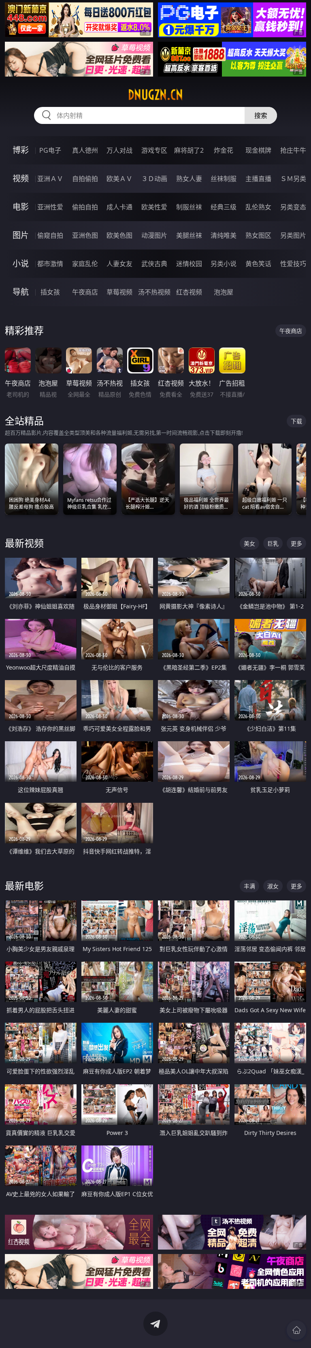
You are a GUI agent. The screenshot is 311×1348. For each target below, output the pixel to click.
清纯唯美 (223, 235)
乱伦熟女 (258, 207)
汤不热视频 (154, 292)
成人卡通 (119, 207)
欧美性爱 (154, 207)
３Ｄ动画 (154, 178)
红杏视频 (189, 292)
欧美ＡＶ (119, 178)
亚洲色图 (85, 235)
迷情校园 (189, 263)
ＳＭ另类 (293, 178)
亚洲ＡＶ (50, 178)
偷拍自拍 (85, 207)
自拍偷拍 (85, 178)
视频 (21, 178)
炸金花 (223, 150)
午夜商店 (85, 292)
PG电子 (50, 150)
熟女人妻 (189, 178)
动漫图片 (154, 235)
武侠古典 (154, 263)
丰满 (249, 886)
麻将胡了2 (189, 150)
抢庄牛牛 (293, 150)
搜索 (260, 115)
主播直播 (258, 178)
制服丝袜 (189, 207)
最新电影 (24, 885)
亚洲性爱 (50, 207)
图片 (21, 235)
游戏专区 (154, 150)
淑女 (273, 886)
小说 (21, 263)
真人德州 (85, 150)
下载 (296, 421)
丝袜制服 (223, 178)
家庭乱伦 (85, 263)
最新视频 (24, 543)
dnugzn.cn (155, 95)
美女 (249, 543)
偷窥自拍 (50, 235)
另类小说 (223, 263)
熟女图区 (258, 235)
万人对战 (119, 150)
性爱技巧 (293, 263)
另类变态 (293, 207)
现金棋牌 (258, 150)
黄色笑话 (258, 263)
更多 (296, 543)
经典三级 (223, 207)
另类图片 (293, 235)
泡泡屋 (223, 292)
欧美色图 (119, 235)
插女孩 (50, 292)
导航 (21, 291)
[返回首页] (296, 1330)
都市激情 (50, 263)
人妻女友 (119, 263)
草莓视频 (119, 292)
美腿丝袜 (189, 235)
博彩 (21, 150)
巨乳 (273, 543)
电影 (21, 206)
